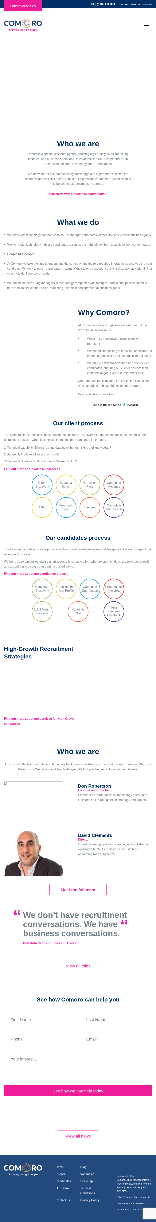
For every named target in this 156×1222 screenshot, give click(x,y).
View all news (78, 1136)
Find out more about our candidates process (36, 573)
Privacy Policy (89, 1200)
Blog (83, 1167)
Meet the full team (78, 890)
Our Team (62, 1188)
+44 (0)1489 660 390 (102, 4)
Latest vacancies (23, 6)
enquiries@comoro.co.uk (135, 4)
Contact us (63, 1200)
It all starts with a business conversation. (78, 194)
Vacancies (87, 1174)
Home (60, 1167)
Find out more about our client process (32, 469)
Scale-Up (127, 103)
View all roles (78, 966)
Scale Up (86, 1181)
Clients (26, 103)
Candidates (77, 103)
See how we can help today (78, 1091)
